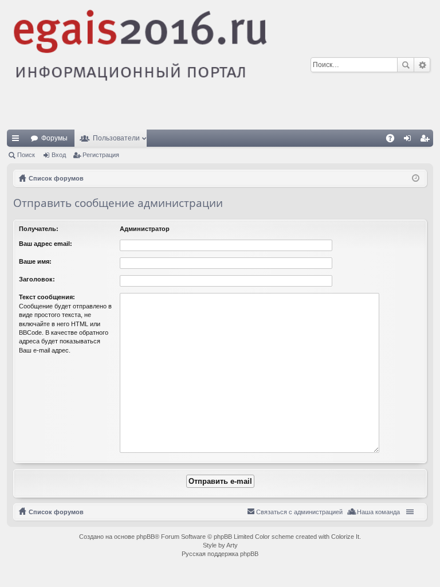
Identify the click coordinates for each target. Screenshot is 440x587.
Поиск (405, 65)
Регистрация (100, 154)
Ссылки (17, 140)
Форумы (54, 138)
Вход (59, 154)
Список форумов (56, 511)
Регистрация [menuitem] (427, 140)
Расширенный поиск (422, 65)
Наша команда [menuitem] (378, 511)
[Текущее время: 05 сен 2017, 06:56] (415, 178)
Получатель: (38, 228)
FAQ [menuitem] (394, 140)
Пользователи (116, 138)
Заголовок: (37, 279)
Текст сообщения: (47, 297)
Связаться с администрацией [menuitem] (299, 511)
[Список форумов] (220, 65)
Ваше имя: (35, 261)
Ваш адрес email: (45, 243)
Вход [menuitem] (410, 140)
